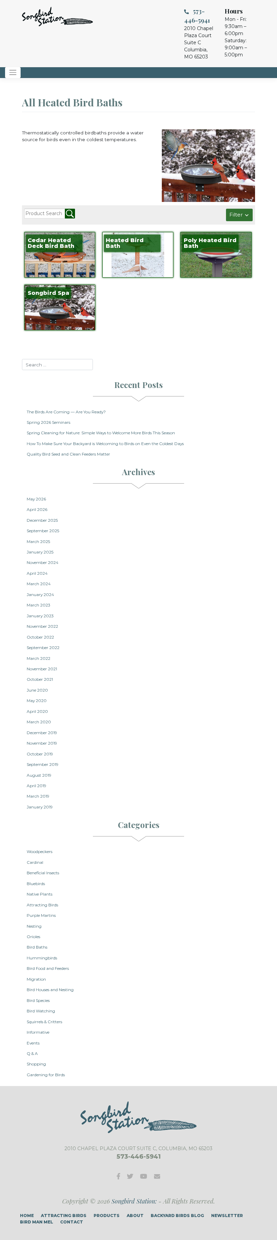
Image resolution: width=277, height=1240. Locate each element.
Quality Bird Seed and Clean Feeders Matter (68, 454)
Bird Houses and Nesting (50, 989)
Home (27, 1215)
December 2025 (42, 520)
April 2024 (37, 573)
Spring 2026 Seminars (48, 422)
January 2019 (40, 806)
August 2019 (39, 775)
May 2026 (36, 498)
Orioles (33, 936)
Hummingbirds (42, 957)
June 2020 (37, 690)
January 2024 (40, 594)
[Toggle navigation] (13, 72)
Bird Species (38, 1000)
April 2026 (37, 509)
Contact (71, 1221)
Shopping (36, 1063)
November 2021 (42, 668)
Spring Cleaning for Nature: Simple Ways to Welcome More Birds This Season (101, 432)
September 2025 (43, 530)
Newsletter (227, 1215)
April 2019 (36, 785)
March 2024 (39, 583)
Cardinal (35, 862)
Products (107, 1215)
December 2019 (42, 732)
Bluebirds (36, 883)
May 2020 (37, 700)
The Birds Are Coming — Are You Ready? (66, 411)
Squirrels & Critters (44, 1021)
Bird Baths (37, 947)
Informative (38, 1032)
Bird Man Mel (36, 1221)
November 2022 (42, 626)
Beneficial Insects (43, 872)
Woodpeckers (39, 851)
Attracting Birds (42, 904)
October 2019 (40, 753)
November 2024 (42, 562)
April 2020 (37, 711)
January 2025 (40, 551)
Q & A (32, 1053)
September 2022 (43, 647)
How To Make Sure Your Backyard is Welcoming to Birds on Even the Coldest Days (105, 443)
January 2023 (40, 615)
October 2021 (40, 679)
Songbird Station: (134, 1201)
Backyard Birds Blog (177, 1215)
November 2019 (42, 743)
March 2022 (38, 658)
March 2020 (39, 721)
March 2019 (38, 796)
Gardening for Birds (46, 1074)
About (135, 1215)
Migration (36, 979)
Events (33, 1042)
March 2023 (38, 605)
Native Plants (39, 894)
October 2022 (40, 637)
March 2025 (38, 541)
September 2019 (42, 764)
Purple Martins (41, 915)
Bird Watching (41, 1010)
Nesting (34, 926)
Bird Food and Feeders (48, 968)
